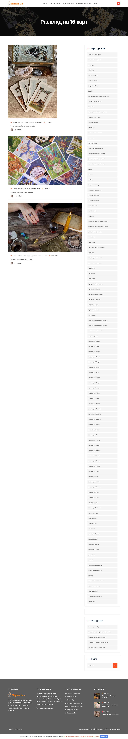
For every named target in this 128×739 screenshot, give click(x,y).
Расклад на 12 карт (94, 351)
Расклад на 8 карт (93, 492)
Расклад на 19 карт (94, 388)
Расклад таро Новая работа (96, 648)
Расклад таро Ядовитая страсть (98, 627)
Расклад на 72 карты (94, 487)
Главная (45, 3)
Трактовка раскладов (95, 596)
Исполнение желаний (94, 133)
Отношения (91, 237)
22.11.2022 (48, 122)
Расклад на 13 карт (94, 357)
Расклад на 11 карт (93, 346)
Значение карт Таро (94, 117)
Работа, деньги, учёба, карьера (98, 320)
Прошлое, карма (93, 305)
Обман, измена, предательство (97, 221)
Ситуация (91, 555)
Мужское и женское (94, 195)
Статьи (90, 575)
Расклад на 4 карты (94, 466)
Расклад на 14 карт (94, 362)
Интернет (91, 127)
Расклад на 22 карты (94, 409)
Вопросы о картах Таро (83, 3)
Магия (90, 174)
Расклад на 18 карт (94, 383)
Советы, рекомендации (95, 565)
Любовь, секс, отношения (96, 164)
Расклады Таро (55, 3)
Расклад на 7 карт (93, 482)
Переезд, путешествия (95, 258)
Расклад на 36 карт (94, 461)
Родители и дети (93, 549)
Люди (90, 169)
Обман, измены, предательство (98, 226)
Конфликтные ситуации (95, 148)
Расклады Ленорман (94, 508)
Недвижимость (93, 206)
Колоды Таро (92, 143)
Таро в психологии (94, 586)
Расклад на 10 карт (94, 341)
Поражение (91, 273)
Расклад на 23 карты (94, 414)
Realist (17, 130)
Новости (91, 216)
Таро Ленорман (93, 591)
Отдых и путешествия (95, 232)
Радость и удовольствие (96, 331)
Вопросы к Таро (93, 81)
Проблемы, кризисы (94, 299)
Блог (95, 3)
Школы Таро (92, 602)
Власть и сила (92, 75)
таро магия (44, 256)
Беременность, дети (94, 54)
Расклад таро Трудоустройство (98, 642)
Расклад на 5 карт (93, 471)
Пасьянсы (91, 242)
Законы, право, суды (94, 101)
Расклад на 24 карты (94, 419)
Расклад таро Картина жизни (32, 188)
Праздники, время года (95, 284)
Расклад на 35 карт (94, 456)
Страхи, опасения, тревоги (96, 581)
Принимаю (103, 736)
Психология (92, 315)
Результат (91, 529)
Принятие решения (94, 289)
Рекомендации (92, 539)
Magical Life (101, 729)
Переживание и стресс (95, 263)
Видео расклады (68, 3)
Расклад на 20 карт (94, 398)
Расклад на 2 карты (94, 393)
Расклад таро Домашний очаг (32, 256)
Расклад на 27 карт (94, 430)
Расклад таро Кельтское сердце (32, 122)
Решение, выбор (93, 544)
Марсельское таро (94, 185)
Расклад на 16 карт (94, 372)
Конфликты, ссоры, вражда (96, 153)
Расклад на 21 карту (94, 404)
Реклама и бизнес (93, 534)
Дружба (90, 91)
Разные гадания (93, 336)
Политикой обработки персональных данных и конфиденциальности (81, 736)
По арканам (91, 268)
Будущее (91, 65)
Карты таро (92, 138)
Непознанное (92, 211)
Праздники (91, 279)
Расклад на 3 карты (94, 440)
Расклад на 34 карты (94, 450)
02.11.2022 (47, 188)
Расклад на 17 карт (94, 377)
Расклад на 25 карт (94, 424)
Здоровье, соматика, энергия (97, 112)
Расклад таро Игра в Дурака (96, 637)
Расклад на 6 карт (93, 476)
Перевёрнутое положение (96, 247)
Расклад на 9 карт (93, 497)
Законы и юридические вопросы (98, 96)
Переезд (91, 252)
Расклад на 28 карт (94, 435)
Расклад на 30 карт (94, 445)
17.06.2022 (54, 256)
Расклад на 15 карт (94, 367)
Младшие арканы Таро (95, 190)
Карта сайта (115, 729)
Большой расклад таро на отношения (99, 632)
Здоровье (91, 107)
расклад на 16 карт (18, 122)
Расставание (92, 518)
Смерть (90, 560)
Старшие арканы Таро (95, 570)
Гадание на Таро (93, 86)
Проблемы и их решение (96, 294)
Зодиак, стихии (93, 122)
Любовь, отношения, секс (96, 159)
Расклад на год (93, 503)
